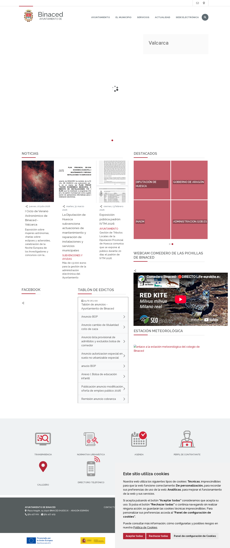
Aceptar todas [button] (134, 536)
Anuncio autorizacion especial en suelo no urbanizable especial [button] (102, 355)
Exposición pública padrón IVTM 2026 (110, 219)
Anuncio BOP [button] (89, 316)
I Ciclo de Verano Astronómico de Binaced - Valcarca (36, 217)
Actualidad (162, 17)
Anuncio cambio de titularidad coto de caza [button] (100, 327)
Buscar (205, 17)
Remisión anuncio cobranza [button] (98, 399)
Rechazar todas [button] (158, 536)
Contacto (110, 507)
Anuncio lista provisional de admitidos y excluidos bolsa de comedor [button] (100, 341)
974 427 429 (49, 514)
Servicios (143, 17)
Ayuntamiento (100, 17)
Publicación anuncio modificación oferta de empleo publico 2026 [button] (102, 388)
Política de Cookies (145, 527)
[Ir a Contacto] (197, 3)
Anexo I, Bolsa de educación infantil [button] (99, 376)
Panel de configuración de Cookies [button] (195, 536)
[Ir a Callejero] (204, 3)
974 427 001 (33, 514)
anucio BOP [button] (88, 366)
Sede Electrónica (187, 17)
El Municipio (124, 17)
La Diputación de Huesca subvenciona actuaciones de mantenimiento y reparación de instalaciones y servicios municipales (74, 232)
